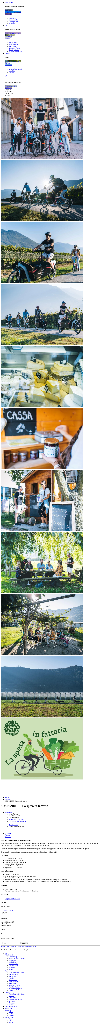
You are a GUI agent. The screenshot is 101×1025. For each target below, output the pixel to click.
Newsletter (12, 71)
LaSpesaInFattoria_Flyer (12, 899)
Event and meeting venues (17, 973)
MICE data (8, 1008)
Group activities (14, 974)
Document (8, 837)
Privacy (9, 946)
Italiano (11, 1012)
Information (8, 812)
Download (12, 72)
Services (11, 996)
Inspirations (12, 18)
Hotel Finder (13, 46)
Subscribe (25, 943)
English (11, 1013)
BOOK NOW (13, 825)
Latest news (12, 997)
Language (8, 89)
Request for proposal (15, 51)
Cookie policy (21, 946)
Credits (33, 946)
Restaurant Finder (14, 48)
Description (8, 833)
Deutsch (11, 1015)
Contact (7, 53)
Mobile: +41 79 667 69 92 (17, 819)
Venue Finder (13, 43)
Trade (7, 910)
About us (4, 946)
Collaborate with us (11, 1006)
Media (11, 910)
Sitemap (28, 946)
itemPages (8, 799)
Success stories (13, 20)
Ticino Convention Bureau (17, 994)
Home (7, 797)
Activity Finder (13, 44)
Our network (9, 93)
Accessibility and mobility (17, 958)
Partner (14, 946)
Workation (12, 23)
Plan (6, 25)
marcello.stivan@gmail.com (17, 821)
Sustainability (13, 957)
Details (11, 969)
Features (7, 835)
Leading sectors (13, 22)
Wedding (11, 978)
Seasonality (12, 960)
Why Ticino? (9, 2)
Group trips (12, 976)
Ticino (3, 910)
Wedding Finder (14, 50)
